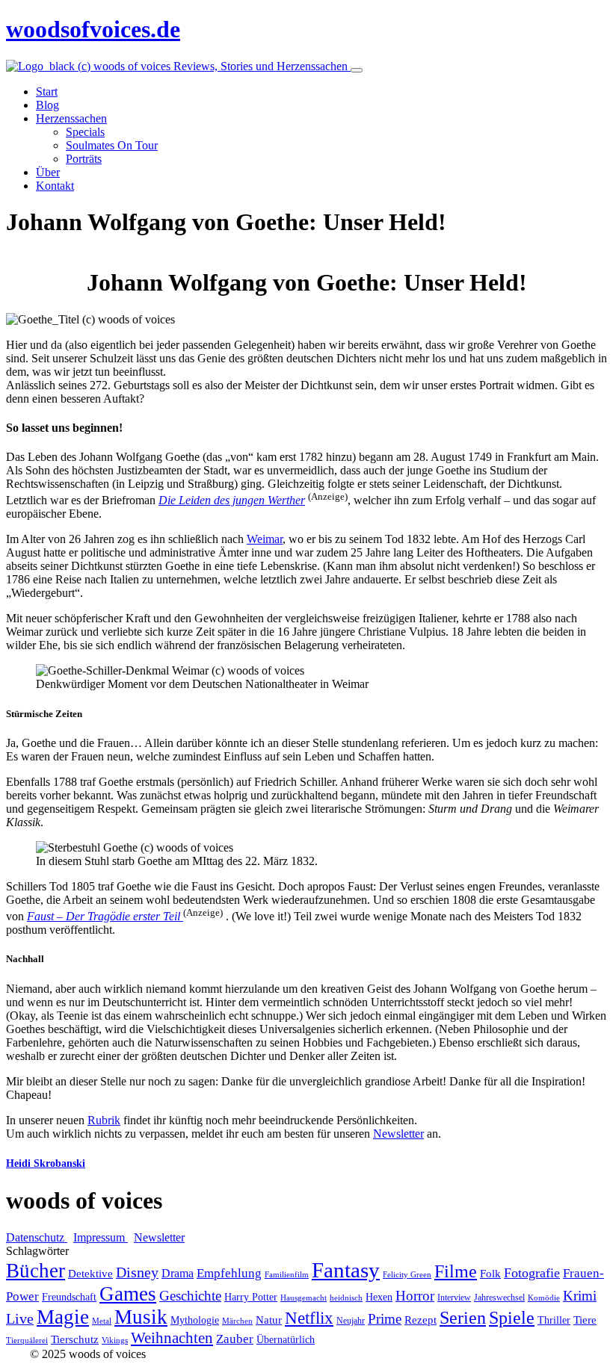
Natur (269, 1320)
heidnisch (346, 1298)
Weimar (265, 539)
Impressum (100, 1237)
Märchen (237, 1321)
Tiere (585, 1320)
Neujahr (350, 1320)
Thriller (553, 1320)
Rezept (420, 1320)
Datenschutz (36, 1237)
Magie (63, 1317)
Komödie (544, 1298)
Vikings (115, 1340)
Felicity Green (407, 1275)
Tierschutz (75, 1339)
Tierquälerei (27, 1340)
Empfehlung (229, 1273)
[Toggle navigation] (357, 70)
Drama (177, 1273)
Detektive (90, 1274)
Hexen (379, 1297)
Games (127, 1294)
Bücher (35, 1270)
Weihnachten (172, 1338)
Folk (490, 1274)
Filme (455, 1271)
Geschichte (190, 1296)
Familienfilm (287, 1275)
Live (20, 1319)
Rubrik (103, 1120)
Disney (137, 1272)
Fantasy (346, 1270)
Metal (101, 1321)
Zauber (234, 1339)
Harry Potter (250, 1297)
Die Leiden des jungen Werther (231, 500)
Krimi (580, 1296)
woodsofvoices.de (93, 29)
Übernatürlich (285, 1339)
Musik (140, 1317)
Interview (454, 1297)
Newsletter (398, 1133)
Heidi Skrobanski (45, 1163)
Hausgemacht (303, 1298)
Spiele (512, 1317)
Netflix (309, 1318)
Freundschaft (69, 1297)
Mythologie (194, 1320)
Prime (384, 1319)
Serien (463, 1317)
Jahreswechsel (499, 1297)
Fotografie (532, 1272)
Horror (414, 1296)
